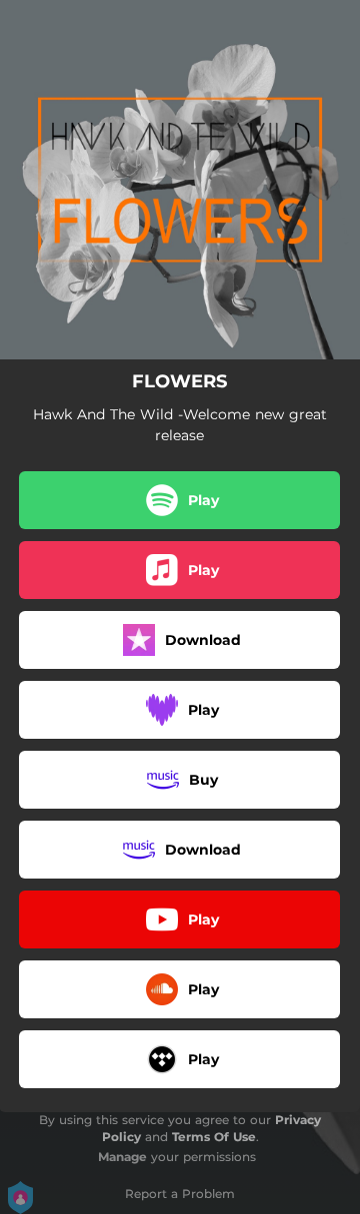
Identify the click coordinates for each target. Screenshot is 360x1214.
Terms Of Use (214, 1136)
